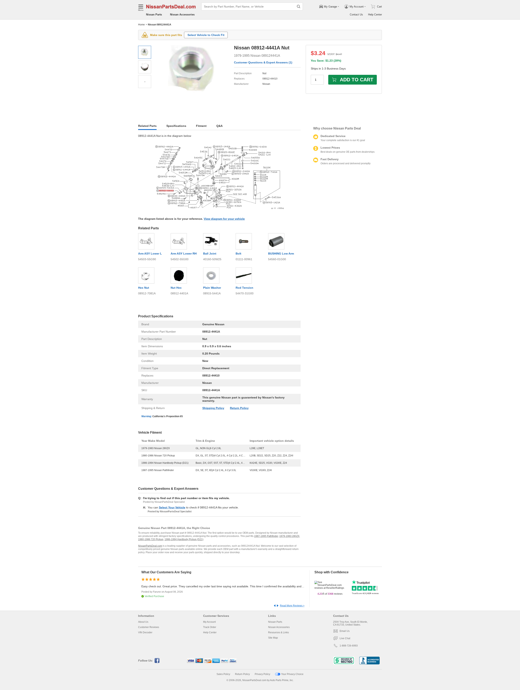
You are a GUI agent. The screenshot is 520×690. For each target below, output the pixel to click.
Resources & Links (278, 632)
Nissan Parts (154, 14)
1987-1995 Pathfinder (266, 536)
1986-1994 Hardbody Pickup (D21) (184, 539)
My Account (209, 621)
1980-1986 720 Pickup (150, 539)
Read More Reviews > (292, 605)
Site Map (273, 637)
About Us (143, 621)
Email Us (345, 631)
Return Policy (239, 408)
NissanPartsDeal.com (150, 545)
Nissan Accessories (182, 14)
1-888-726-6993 (349, 645)
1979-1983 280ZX (289, 536)
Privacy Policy (262, 674)
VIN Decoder (145, 632)
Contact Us (356, 14)
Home (141, 24)
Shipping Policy (213, 408)
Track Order (209, 627)
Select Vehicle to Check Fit (205, 35)
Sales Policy (223, 674)
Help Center (375, 14)
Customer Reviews (148, 627)
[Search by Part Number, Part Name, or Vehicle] (298, 6)
